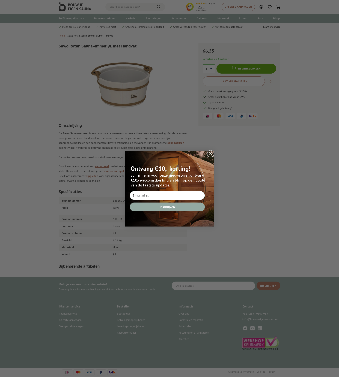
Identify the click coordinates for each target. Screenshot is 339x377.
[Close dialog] (210, 154)
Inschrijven (167, 207)
